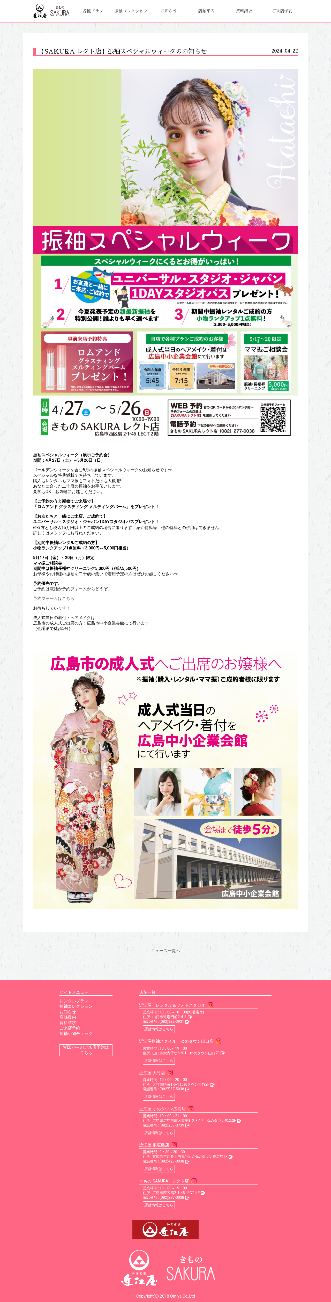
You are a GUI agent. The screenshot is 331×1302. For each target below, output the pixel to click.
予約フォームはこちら (53, 598)
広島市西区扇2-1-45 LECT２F (176, 1193)
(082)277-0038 (172, 1197)
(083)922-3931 (172, 1021)
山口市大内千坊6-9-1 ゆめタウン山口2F (185, 1053)
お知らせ (168, 11)
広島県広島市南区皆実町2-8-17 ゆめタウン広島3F (194, 1121)
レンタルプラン (73, 1000)
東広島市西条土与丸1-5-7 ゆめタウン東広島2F (189, 1156)
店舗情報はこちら (158, 1029)
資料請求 (244, 11)
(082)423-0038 (172, 1161)
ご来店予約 (282, 11)
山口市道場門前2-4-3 (169, 1017)
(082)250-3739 (172, 1125)
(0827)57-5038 (172, 1089)
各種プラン (92, 11)
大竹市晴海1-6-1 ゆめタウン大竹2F (180, 1084)
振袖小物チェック (76, 1033)
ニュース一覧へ (165, 950)
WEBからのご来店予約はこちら (86, 1050)
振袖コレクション (130, 11)
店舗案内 (206, 11)
